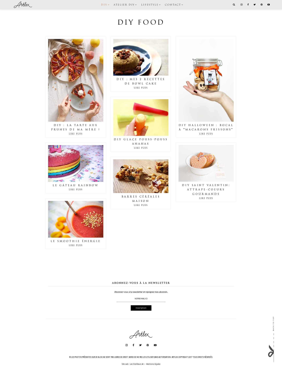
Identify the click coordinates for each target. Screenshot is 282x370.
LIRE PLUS (76, 134)
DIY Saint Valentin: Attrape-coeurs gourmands (206, 190)
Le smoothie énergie (76, 241)
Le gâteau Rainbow (76, 185)
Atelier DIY (124, 5)
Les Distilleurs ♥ (136, 364)
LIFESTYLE (149, 5)
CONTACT (173, 5)
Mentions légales (153, 364)
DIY (104, 5)
